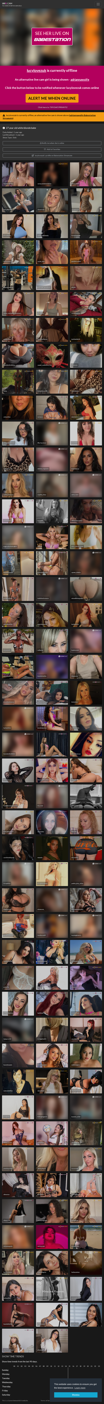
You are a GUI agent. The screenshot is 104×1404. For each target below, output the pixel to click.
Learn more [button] (79, 1388)
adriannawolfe (80, 79)
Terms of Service (47, 1401)
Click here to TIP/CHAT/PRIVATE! (53, 107)
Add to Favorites (53, 149)
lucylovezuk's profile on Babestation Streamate (53, 155)
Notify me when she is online (52, 143)
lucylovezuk (36, 70)
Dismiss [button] (75, 1395)
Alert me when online (52, 98)
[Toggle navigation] (98, 4)
